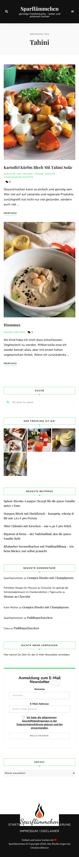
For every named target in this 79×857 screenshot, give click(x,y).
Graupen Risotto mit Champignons (50, 578)
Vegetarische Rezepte (18, 177)
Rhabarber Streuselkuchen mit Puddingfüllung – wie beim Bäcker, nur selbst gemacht (39, 548)
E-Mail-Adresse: (39, 704)
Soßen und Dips (14, 332)
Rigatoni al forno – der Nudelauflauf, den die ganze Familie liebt (37, 536)
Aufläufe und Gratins (18, 174)
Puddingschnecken (40, 617)
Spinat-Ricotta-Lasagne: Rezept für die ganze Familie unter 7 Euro (39, 503)
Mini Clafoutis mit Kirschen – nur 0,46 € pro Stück (37, 526)
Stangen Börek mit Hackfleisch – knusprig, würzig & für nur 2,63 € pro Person (39, 516)
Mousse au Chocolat (17, 596)
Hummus (12, 324)
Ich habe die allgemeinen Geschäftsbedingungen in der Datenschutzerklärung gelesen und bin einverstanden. (40, 723)
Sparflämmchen (40, 9)
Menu (72, 11)
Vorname (39, 689)
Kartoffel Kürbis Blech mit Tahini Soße (38, 167)
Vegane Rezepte (45, 174)
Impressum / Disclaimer (39, 831)
